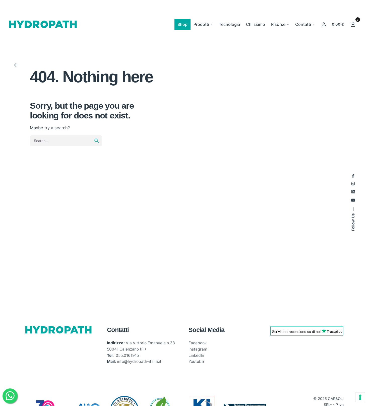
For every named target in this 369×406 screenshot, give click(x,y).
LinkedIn (196, 355)
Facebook (198, 343)
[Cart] (353, 24)
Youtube (196, 361)
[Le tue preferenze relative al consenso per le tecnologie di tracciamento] (360, 397)
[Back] (16, 65)
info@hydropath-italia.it (139, 361)
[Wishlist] (324, 24)
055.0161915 (127, 355)
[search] (96, 140)
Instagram (198, 349)
